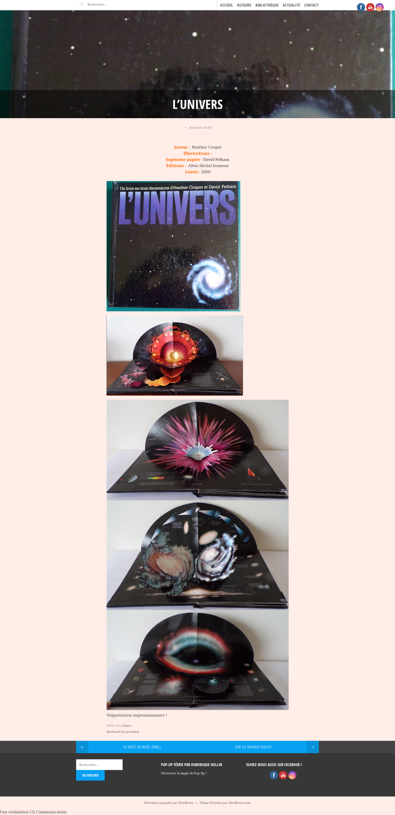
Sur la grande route (253, 747)
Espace (127, 725)
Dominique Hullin (200, 127)
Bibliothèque (267, 5)
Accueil (226, 5)
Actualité (291, 5)
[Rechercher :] (104, 4)
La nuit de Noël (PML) (142, 747)
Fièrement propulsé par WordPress (168, 803)
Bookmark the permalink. (123, 732)
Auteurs (244, 5)
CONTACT (311, 5)
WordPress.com (239, 803)
